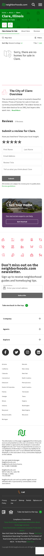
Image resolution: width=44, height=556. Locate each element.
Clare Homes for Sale (9, 31)
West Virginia (26, 410)
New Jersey (25, 369)
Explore (6, 339)
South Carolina (26, 387)
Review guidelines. (9, 186)
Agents (6, 329)
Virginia (24, 401)
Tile (35, 43)
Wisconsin (25, 415)
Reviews (37, 31)
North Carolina (26, 378)
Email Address (9, 156)
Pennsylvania (26, 382)
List (40, 43)
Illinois (11, 12)
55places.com (37, 500)
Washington (25, 405)
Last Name (28, 149)
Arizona (4, 364)
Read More (16, 110)
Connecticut (6, 378)
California (5, 369)
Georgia (4, 396)
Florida (4, 392)
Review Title (8, 162)
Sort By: (5, 43)
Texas (24, 396)
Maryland (5, 410)
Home (4, 12)
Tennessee (25, 392)
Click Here (38, 533)
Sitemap (21, 500)
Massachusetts (6, 415)
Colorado (5, 373)
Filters (39, 38)
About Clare (25, 31)
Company (7, 318)
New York (25, 373)
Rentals (28, 500)
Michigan (5, 419)
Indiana (4, 405)
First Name (8, 149)
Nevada (24, 364)
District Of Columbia (8, 387)
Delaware (5, 382)
